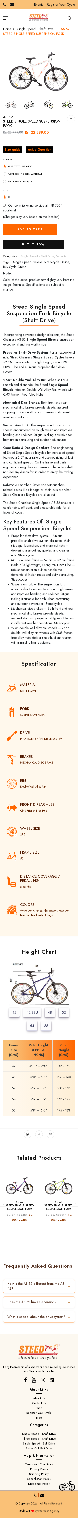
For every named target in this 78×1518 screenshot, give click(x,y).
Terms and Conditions (39, 1464)
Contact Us (39, 1403)
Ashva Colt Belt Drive (39, 1448)
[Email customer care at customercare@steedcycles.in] (12, 4)
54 (32, 1025)
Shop (39, 1408)
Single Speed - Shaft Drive (36, 29)
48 (50, 1012)
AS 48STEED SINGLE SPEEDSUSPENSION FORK (58, 1205)
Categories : (11, 256)
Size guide (13, 149)
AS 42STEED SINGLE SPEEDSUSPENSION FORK (19, 1205)
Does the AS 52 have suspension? (39, 1302)
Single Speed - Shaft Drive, (38, 256)
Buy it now (33, 244)
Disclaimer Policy (39, 1483)
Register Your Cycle (61, 4)
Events (38, 4)
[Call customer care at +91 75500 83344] (4, 4)
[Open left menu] (10, 17)
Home (7, 29)
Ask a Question (39, 149)
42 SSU (32, 1012)
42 (14, 1012)
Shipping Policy (39, 1474)
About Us (39, 1398)
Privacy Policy (39, 1469)
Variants (61, 256)
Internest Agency (48, 1511)
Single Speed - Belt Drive (39, 1443)
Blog (39, 1417)
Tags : (7, 262)
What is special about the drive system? (39, 1316)
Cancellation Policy (39, 1479)
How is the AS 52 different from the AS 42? (39, 1286)
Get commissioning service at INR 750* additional (32, 208)
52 (64, 1012)
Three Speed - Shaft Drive (39, 1438)
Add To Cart (30, 229)
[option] (39, 69)
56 (46, 1025)
